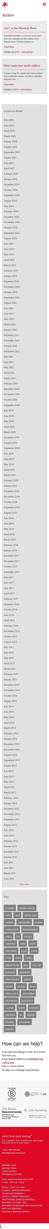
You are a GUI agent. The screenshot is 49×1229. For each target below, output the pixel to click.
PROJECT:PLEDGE (24, 1022)
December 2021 (11, 335)
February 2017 (11, 599)
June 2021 (9, 362)
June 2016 (9, 615)
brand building (28, 993)
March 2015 (10, 668)
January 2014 (10, 738)
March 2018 (10, 539)
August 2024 (10, 200)
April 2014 (9, 722)
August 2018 (10, 512)
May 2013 (9, 781)
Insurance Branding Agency (16, 1211)
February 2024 (11, 211)
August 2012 (10, 825)
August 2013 (10, 765)
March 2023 (10, 265)
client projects (27, 1000)
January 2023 (10, 276)
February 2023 (11, 270)
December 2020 (11, 389)
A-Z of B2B (10, 1008)
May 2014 (9, 717)
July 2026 (9, 120)
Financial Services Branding (16, 1190)
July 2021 (9, 356)
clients (22, 943)
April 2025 (9, 168)
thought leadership (30, 929)
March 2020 (10, 432)
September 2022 (12, 297)
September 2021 (12, 351)
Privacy (5, 1187)
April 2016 (9, 620)
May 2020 (9, 421)
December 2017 (11, 555)
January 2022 (10, 329)
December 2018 (11, 491)
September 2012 (12, 819)
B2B (17, 936)
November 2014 (12, 690)
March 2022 (10, 324)
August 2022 (10, 303)
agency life (36, 965)
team (26, 965)
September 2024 (12, 195)
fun (21, 1015)
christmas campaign (27, 908)
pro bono (38, 922)
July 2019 (9, 453)
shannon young (30, 915)
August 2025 (10, 157)
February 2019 (11, 480)
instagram (31, 1015)
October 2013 (10, 755)
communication (24, 922)
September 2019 (12, 448)
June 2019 (9, 459)
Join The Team (17, 1187)
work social (10, 972)
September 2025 (12, 152)
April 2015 (9, 663)
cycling (34, 951)
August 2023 (10, 238)
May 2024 (9, 206)
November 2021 (12, 340)
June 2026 (9, 125)
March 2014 (10, 728)
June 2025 (9, 163)
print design (10, 1015)
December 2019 (11, 437)
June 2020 (9, 416)
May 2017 (9, 588)
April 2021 (9, 373)
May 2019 (9, 464)
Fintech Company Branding (15, 1196)
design (32, 986)
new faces (21, 986)
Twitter (9, 1158)
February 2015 (11, 674)
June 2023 (9, 249)
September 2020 (12, 405)
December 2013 (11, 744)
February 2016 (11, 625)
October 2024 (10, 190)
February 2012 (11, 841)
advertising (10, 1022)
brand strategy (11, 951)
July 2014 (9, 706)
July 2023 (9, 243)
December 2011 (11, 851)
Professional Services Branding (18, 1199)
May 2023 (9, 254)
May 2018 (9, 529)
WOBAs (18, 958)
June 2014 (9, 711)
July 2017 (9, 577)
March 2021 (10, 378)
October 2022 (10, 292)
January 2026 (10, 141)
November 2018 (12, 496)
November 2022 (12, 286)
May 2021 (9, 367)
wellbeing (9, 922)
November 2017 (12, 561)
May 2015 (9, 658)
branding (9, 986)
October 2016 (10, 609)
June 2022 (9, 313)
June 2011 (9, 868)
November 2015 (12, 631)
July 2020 (9, 410)
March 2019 (10, 475)
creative (9, 936)
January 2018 (10, 550)
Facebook (13, 1158)
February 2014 (11, 733)
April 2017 (9, 593)
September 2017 (12, 572)
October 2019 (10, 443)
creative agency (12, 993)
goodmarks (34, 1008)
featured (21, 1008)
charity (32, 943)
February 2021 (11, 383)
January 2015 (10, 679)
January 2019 (10, 485)
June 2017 (9, 582)
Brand (17, 915)
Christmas (28, 936)
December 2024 (11, 184)
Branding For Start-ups (14, 1202)
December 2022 (11, 281)
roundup (28, 958)
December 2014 (11, 685)
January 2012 (10, 846)
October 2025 (10, 147)
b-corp (8, 958)
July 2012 (9, 830)
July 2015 (9, 647)
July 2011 (8, 862)
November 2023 (12, 222)
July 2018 (9, 518)
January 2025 (10, 179)
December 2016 (11, 604)
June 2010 (9, 878)
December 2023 (11, 217)
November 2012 (12, 814)
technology (10, 908)
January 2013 (10, 803)
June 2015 (9, 652)
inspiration (10, 1029)
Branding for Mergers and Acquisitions (22, 1205)
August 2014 (10, 701)
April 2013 (9, 787)
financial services (12, 965)
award (23, 951)
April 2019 (9, 469)
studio (8, 915)
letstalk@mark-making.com (14, 1152)
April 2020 (9, 426)
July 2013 (9, 771)
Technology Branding (13, 1193)
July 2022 (9, 308)
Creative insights (12, 929)
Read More (9, 46)
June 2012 (9, 835)
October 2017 (10, 566)
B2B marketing (11, 1000)
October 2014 (10, 695)
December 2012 (11, 808)
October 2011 (10, 857)
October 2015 (10, 636)
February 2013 (11, 798)
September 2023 (12, 233)
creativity (27, 979)
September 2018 (12, 507)
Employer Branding (11, 1208)
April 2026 (9, 130)
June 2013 (9, 776)
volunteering (10, 943)
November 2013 (12, 749)
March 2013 (10, 792)
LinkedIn (4, 1158)
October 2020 (10, 399)
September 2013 (12, 760)
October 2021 (10, 346)
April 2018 (9, 534)
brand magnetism (12, 979)
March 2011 (10, 873)
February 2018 (11, 545)
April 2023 (9, 260)
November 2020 (12, 394)
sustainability (24, 972)
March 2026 (10, 136)
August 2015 (10, 642)
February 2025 (11, 173)
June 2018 (9, 523)
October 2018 (10, 502)
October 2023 (10, 227)
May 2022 (9, 319)
